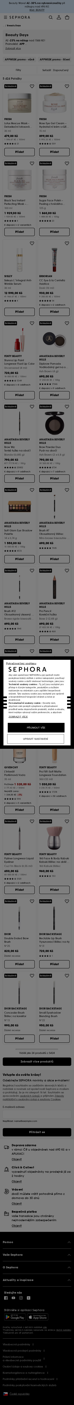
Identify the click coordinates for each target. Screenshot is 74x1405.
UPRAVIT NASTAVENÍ (35, 738)
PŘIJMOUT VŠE (36, 727)
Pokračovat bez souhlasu (21, 663)
